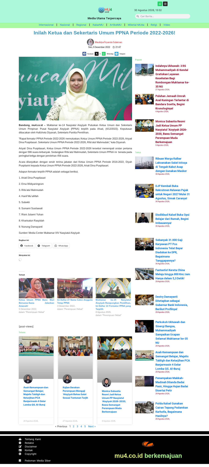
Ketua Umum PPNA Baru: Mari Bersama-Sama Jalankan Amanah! (36, 303)
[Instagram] (165, 4)
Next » (92, 426)
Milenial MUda (136, 24)
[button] (88, 54)
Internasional (46, 24)
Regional (81, 24)
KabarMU (98, 24)
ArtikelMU (115, 24)
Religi (154, 24)
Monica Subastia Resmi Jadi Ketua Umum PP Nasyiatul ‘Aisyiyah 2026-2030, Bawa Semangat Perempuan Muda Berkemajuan (114, 401)
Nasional (65, 24)
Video (166, 24)
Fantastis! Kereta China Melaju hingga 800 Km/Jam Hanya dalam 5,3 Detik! (172, 274)
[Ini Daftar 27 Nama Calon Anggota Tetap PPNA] (75, 288)
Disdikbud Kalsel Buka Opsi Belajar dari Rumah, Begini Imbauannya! (172, 219)
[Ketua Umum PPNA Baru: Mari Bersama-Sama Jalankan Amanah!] (36, 288)
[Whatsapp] (160, 4)
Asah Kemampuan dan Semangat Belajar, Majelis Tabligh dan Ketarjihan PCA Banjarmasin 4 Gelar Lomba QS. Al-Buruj (172, 360)
